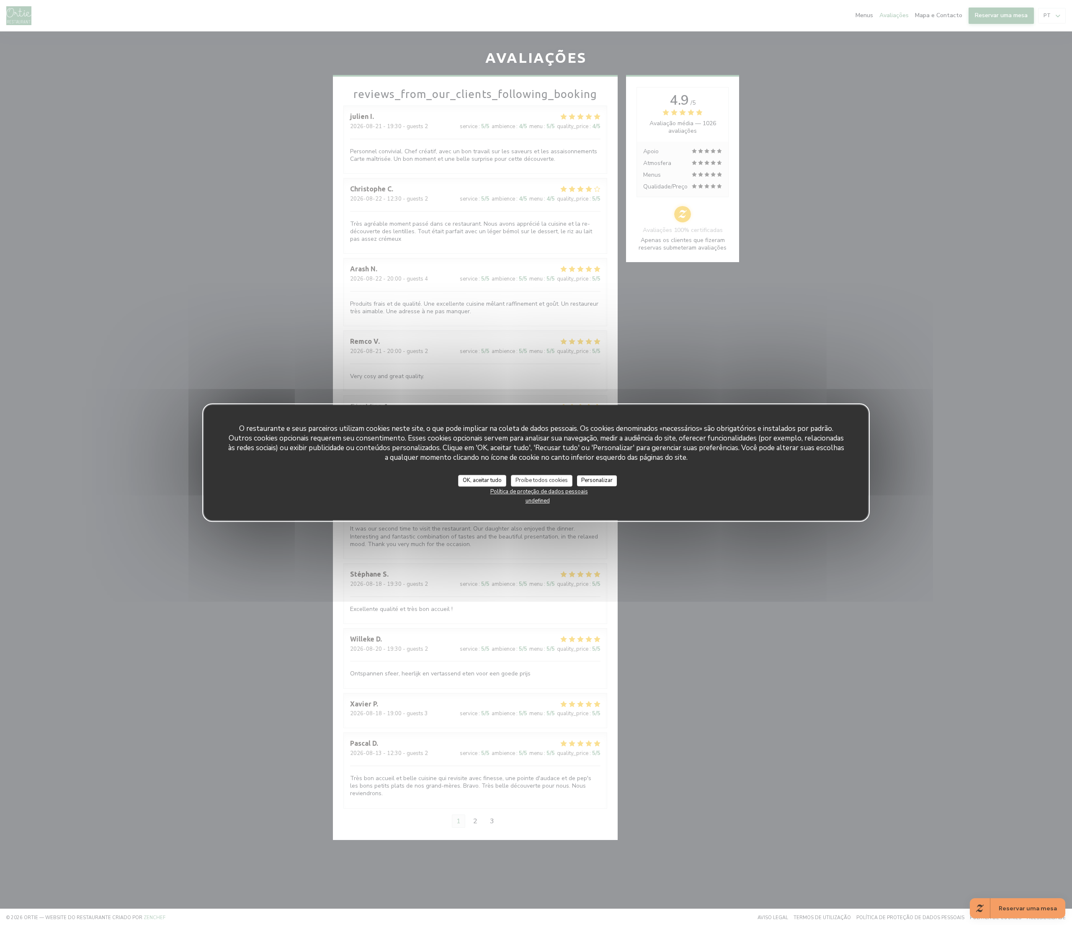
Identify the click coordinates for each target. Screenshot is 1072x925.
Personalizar (597, 480)
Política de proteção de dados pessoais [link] (539, 491)
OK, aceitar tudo (482, 480)
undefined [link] (538, 500)
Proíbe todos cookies (541, 480)
